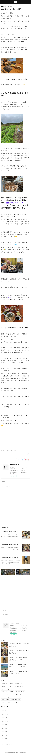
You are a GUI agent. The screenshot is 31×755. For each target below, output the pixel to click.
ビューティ (6, 702)
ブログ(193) (13, 450)
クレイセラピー (18, 686)
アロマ (5, 697)
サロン (4, 683)
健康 (15, 702)
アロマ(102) (7, 450)
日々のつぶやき (16, 697)
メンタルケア (20, 691)
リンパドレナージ (8, 691)
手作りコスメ (6, 686)
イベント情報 (15, 699)
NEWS (18, 694)
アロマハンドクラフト (16, 683)
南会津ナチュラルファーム (16, 202)
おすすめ (11, 689)
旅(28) (2, 450)
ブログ (5, 699)
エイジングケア (7, 694)
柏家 (9, 297)
